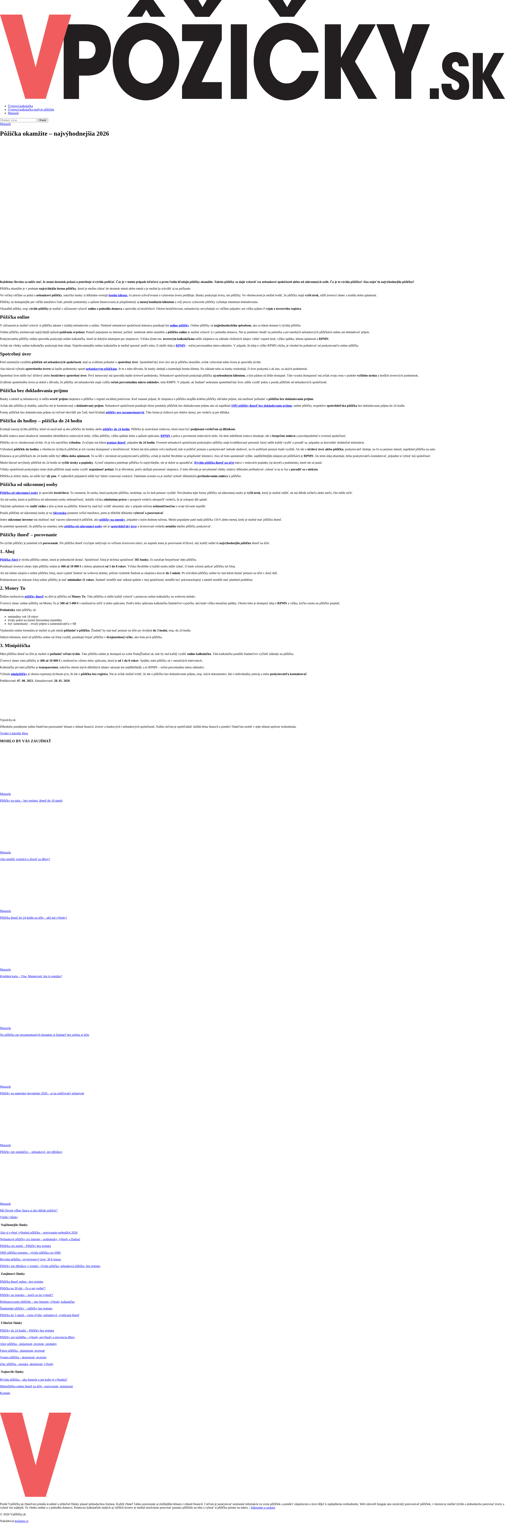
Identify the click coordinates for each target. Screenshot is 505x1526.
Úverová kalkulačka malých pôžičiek (31, 109)
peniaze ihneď (116, 442)
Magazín (13, 113)
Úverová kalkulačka (20, 106)
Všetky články (9, 1217)
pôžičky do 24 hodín (116, 429)
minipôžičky (19, 674)
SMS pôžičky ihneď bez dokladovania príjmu (261, 405)
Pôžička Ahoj (9, 559)
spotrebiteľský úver (124, 526)
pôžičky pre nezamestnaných (125, 412)
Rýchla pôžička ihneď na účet (214, 462)
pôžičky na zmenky (112, 519)
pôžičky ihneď (34, 596)
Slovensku (59, 513)
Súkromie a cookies (263, 1507)
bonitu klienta (118, 295)
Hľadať (43, 120)
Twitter (4, 733)
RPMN (180, 345)
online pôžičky (179, 325)
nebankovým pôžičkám (101, 368)
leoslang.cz (21, 1521)
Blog (24, 733)
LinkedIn (15, 733)
